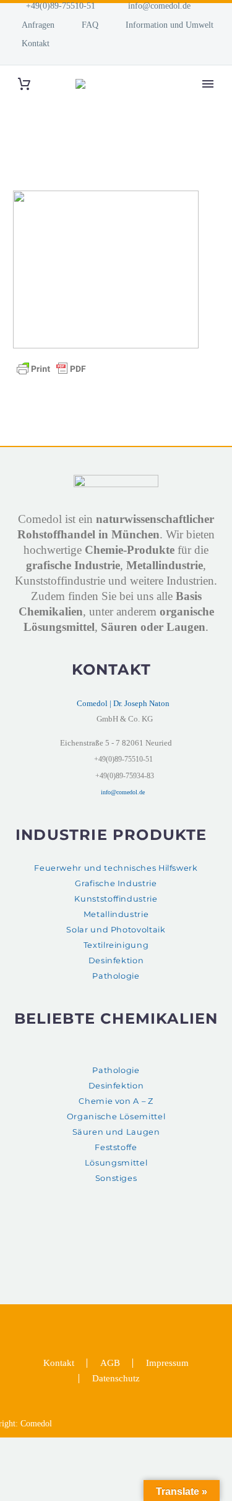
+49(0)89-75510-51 (60, 5)
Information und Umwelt (169, 25)
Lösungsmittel (116, 1162)
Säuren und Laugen (116, 1132)
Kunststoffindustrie (115, 898)
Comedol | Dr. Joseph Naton (123, 703)
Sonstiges (116, 1178)
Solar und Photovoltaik (115, 929)
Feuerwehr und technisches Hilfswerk (115, 868)
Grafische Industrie (116, 883)
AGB (110, 1363)
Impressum (167, 1363)
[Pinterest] (124, 1319)
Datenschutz (116, 1378)
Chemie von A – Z (116, 1101)
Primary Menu (208, 84)
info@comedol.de (159, 5)
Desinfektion (116, 960)
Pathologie (115, 976)
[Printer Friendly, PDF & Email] (51, 367)
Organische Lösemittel (116, 1116)
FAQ (90, 25)
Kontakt (35, 43)
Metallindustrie (116, 914)
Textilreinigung (116, 945)
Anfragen (38, 25)
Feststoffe (116, 1147)
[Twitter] (108, 1319)
